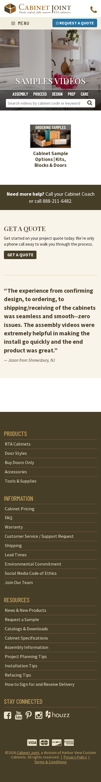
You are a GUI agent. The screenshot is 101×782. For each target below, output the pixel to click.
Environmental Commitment (33, 564)
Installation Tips (21, 665)
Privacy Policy (75, 757)
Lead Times (16, 554)
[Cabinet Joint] (37, 9)
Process (40, 93)
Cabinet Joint (28, 752)
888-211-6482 (57, 201)
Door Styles (16, 453)
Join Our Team (19, 582)
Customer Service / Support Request (39, 536)
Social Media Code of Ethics (31, 573)
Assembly (20, 93)
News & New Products (25, 610)
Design (57, 93)
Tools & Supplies (20, 481)
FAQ (8, 517)
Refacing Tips (18, 675)
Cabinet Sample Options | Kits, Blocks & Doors (50, 159)
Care (84, 93)
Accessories (16, 471)
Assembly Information (26, 647)
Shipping (13, 545)
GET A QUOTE (20, 254)
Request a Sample (22, 619)
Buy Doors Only (19, 462)
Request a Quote (76, 23)
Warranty (14, 527)
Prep (71, 93)
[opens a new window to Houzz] (58, 716)
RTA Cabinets (18, 444)
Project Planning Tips (26, 656)
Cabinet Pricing (20, 508)
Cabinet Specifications (26, 638)
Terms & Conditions (50, 761)
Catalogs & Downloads (26, 628)
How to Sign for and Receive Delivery (39, 684)
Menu (22, 23)
